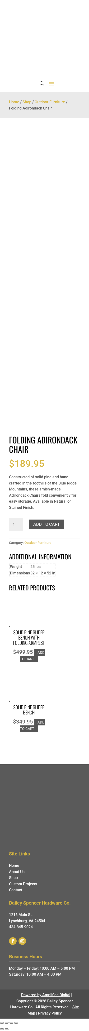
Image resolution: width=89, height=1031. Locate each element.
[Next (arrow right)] (7, 1029)
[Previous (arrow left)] (2, 1029)
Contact (15, 890)
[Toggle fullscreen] (11, 1023)
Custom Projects (23, 884)
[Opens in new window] (13, 941)
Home (14, 102)
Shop (27, 102)
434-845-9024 (21, 927)
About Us (16, 872)
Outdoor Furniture (50, 102)
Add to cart (46, 524)
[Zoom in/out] (16, 1023)
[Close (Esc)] (2, 1023)
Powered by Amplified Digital (45, 995)
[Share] (7, 1023)
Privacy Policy (50, 1013)
